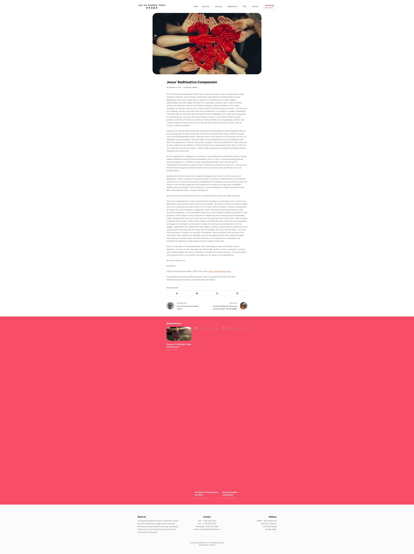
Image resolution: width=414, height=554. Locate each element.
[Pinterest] (217, 293)
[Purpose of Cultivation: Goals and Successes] (179, 334)
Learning (218, 6)
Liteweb (212, 545)
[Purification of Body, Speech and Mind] (207, 408)
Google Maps (271, 529)
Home (196, 6)
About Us (205, 6)
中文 (244, 6)
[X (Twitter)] (197, 293)
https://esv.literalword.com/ (220, 271)
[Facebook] (177, 293)
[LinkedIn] (237, 293)
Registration (232, 6)
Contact (255, 6)
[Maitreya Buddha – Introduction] (235, 408)
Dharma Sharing (191, 87)
